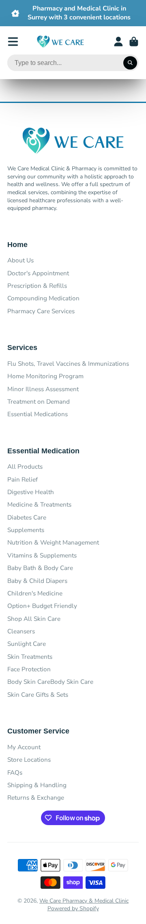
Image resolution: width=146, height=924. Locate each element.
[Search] (130, 63)
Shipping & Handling (37, 785)
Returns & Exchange (35, 797)
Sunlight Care (26, 643)
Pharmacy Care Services (41, 311)
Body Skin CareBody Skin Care (50, 681)
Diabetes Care (26, 517)
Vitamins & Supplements (42, 555)
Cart (134, 41)
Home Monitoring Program (45, 376)
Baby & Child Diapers (37, 580)
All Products (25, 466)
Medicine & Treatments (39, 504)
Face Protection (29, 669)
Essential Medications (37, 414)
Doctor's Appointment (38, 273)
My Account (24, 747)
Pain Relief (22, 479)
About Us (20, 260)
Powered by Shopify (73, 908)
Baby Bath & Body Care (40, 568)
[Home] (60, 42)
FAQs (14, 772)
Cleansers (21, 631)
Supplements (25, 530)
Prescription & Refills (37, 285)
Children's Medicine (34, 593)
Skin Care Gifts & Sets (37, 694)
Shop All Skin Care (33, 618)
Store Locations (29, 759)
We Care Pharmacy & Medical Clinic (84, 901)
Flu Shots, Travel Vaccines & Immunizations (68, 363)
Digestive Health (30, 492)
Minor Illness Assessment (43, 389)
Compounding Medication (43, 298)
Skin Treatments (29, 656)
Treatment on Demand (38, 401)
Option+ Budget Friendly (42, 605)
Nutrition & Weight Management (53, 542)
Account (118, 41)
